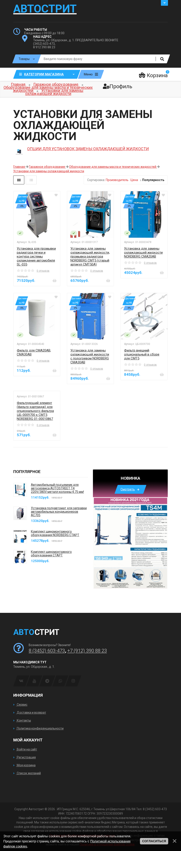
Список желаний (28, 773)
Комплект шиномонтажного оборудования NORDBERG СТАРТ (55, 533)
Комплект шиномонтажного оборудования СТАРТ (51, 553)
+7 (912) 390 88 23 (87, 650)
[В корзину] (54, 280)
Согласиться (154, 841)
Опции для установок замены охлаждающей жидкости (88, 148)
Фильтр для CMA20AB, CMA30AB (34, 352)
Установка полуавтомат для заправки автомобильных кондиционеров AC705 (59, 511)
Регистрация (26, 757)
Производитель (117, 180)
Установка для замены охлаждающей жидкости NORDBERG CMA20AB (143, 252)
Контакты (23, 720)
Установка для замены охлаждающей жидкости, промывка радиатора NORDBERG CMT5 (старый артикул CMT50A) (90, 256)
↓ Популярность (152, 180)
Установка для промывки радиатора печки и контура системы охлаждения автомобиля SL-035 (36, 256)
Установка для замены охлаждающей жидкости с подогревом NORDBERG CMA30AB (89, 356)
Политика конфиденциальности (40, 728)
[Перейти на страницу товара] (36, 214)
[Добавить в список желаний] (56, 195)
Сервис (21, 704)
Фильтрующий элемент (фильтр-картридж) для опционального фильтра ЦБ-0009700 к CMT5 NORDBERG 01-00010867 (35, 411)
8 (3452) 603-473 (47, 650)
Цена (134, 180)
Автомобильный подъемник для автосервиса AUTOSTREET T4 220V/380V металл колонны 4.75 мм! (57, 488)
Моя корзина (26, 765)
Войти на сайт (26, 749)
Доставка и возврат (31, 712)
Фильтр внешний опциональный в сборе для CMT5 (141, 354)
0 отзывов (43, 270)
